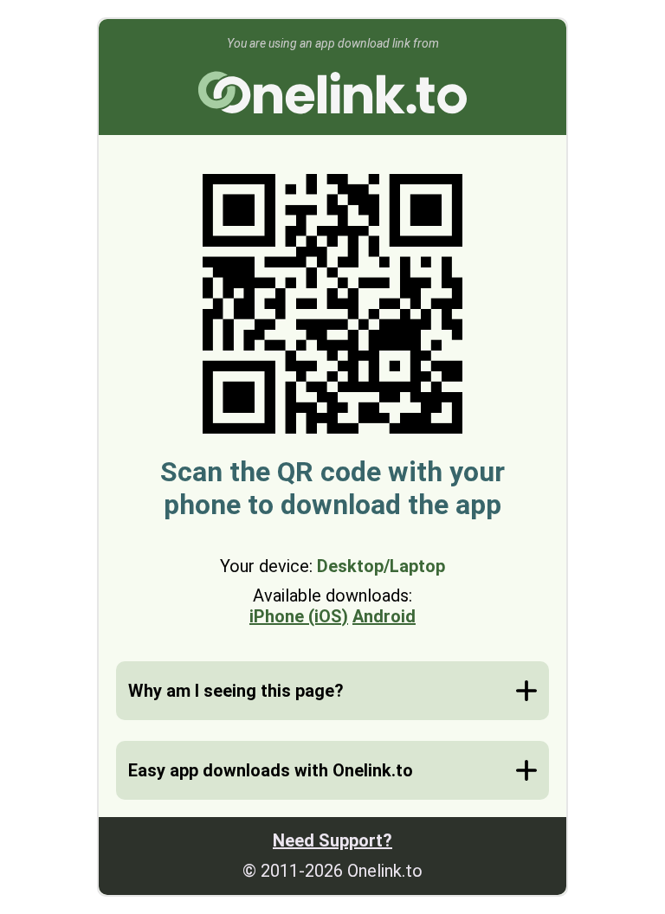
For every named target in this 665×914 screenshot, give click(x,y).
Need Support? (332, 840)
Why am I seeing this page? (236, 690)
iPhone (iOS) (298, 616)
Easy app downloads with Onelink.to (270, 770)
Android (384, 616)
